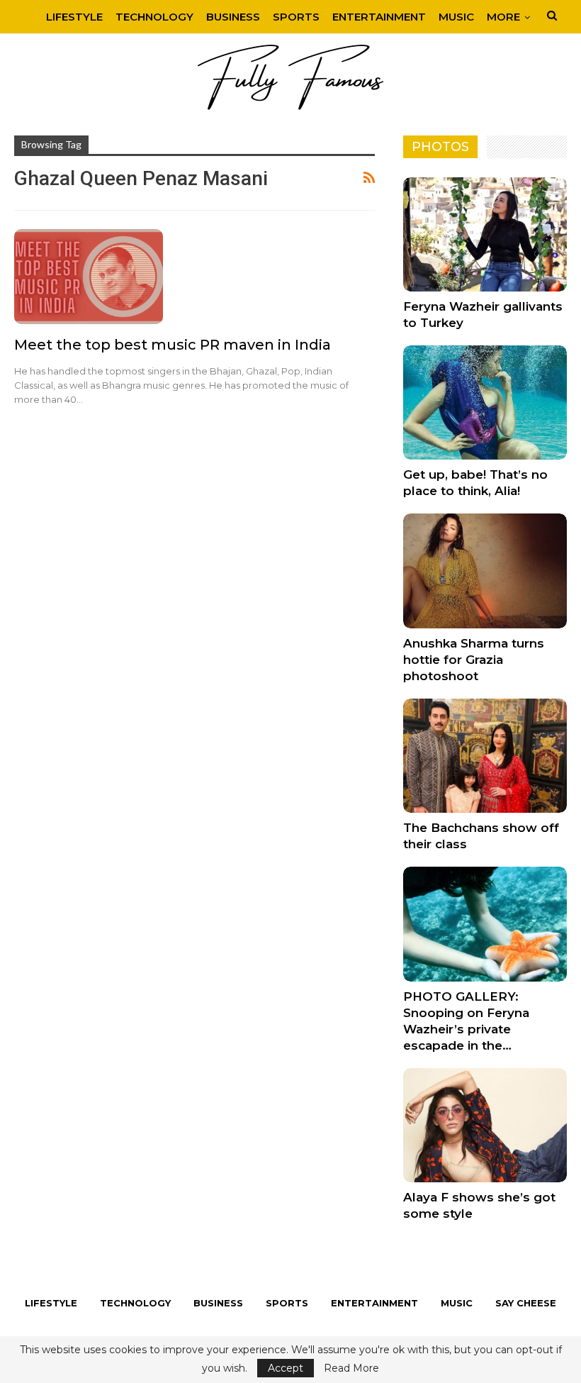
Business (233, 16)
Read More (351, 1368)
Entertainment (379, 16)
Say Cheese (525, 1303)
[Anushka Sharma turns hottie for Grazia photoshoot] (485, 570)
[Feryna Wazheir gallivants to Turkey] (485, 234)
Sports (296, 16)
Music (456, 16)
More (503, 16)
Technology (154, 16)
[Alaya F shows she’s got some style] (485, 1125)
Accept (285, 1368)
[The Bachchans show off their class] (485, 756)
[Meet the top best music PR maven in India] (88, 276)
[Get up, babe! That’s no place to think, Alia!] (485, 402)
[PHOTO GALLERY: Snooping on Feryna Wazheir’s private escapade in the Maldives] (485, 924)
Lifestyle (74, 16)
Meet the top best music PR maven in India (172, 344)
